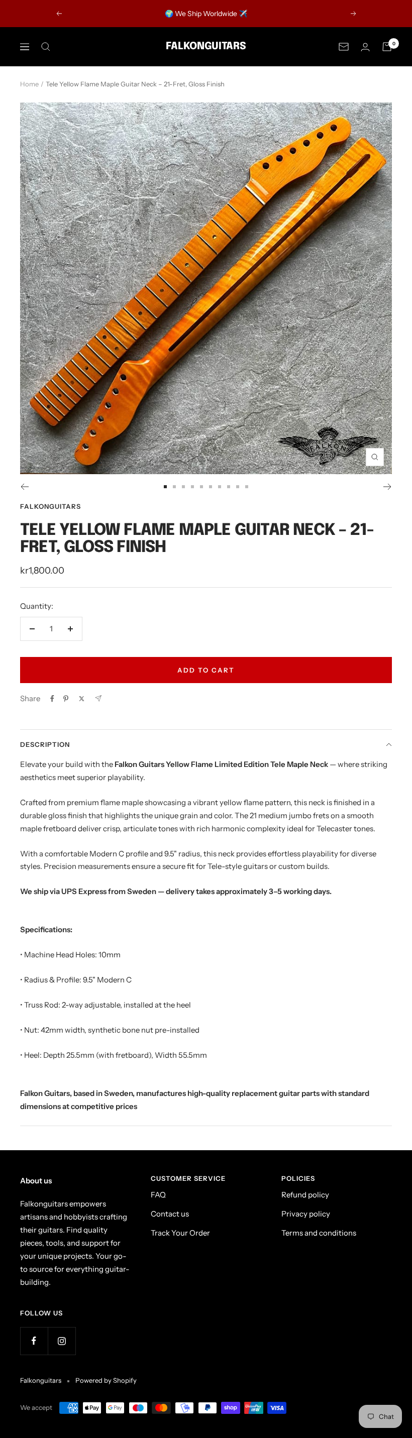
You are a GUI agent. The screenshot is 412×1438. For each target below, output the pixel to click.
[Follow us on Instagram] (61, 1341)
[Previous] (24, 486)
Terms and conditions (318, 1233)
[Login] (365, 47)
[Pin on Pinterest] (65, 698)
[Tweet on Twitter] (81, 698)
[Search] (45, 46)
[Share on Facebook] (52, 698)
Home (29, 84)
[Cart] (387, 46)
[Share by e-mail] (98, 698)
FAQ (158, 1194)
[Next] (387, 486)
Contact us (170, 1214)
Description (45, 744)
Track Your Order (180, 1233)
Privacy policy (305, 1214)
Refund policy (305, 1194)
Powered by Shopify (106, 1380)
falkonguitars (50, 506)
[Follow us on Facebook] (34, 1341)
